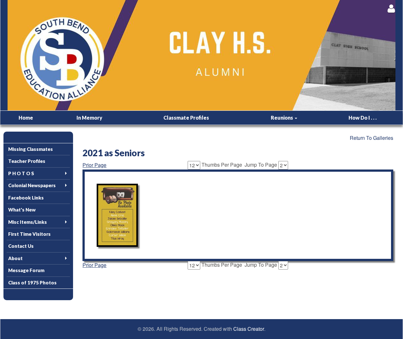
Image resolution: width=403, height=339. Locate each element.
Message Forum (26, 270)
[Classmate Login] (391, 8)
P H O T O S (21, 173)
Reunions (282, 118)
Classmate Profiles (186, 118)
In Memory (89, 118)
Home (26, 118)
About (15, 258)
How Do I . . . (363, 118)
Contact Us (21, 246)
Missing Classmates (30, 149)
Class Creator (248, 328)
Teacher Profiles (26, 161)
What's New (22, 209)
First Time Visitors (29, 234)
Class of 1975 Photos (32, 282)
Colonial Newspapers (32, 185)
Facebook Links (26, 197)
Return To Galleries (371, 137)
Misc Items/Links (27, 222)
